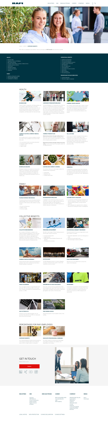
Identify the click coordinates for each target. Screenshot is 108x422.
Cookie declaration (47, 414)
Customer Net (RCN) (74, 406)
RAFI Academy (58, 401)
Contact (29, 366)
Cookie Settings (60, 414)
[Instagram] (36, 371)
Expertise (72, 405)
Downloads (86, 399)
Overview (31, 397)
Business (72, 409)
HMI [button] (57, 3)
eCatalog (31, 404)
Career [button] (74, 3)
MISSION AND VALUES (75, 397)
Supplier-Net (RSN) (74, 408)
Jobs (56, 400)
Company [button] (81, 3)
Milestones (72, 400)
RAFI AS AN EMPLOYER (60, 397)
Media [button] (88, 3)
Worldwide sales (73, 402)
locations (72, 401)
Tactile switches (32, 401)
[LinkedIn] (20, 371)
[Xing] (25, 372)
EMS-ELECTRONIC (65, 3)
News (85, 397)
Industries (51, 3)
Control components (33, 400)
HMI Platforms (32, 399)
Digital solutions (33, 402)
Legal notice (23, 414)
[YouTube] (30, 372)
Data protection (34, 414)
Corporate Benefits (59, 399)
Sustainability (73, 399)
